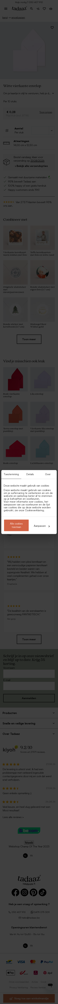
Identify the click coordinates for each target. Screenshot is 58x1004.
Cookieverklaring (34, 510)
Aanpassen (40, 526)
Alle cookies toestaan (16, 525)
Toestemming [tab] (11, 474)
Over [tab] (47, 474)
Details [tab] (30, 474)
